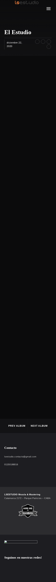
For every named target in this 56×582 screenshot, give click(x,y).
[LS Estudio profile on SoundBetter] (28, 511)
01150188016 (11, 464)
